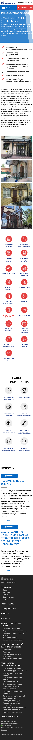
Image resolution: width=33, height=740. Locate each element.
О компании (6, 587)
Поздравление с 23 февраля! (12, 482)
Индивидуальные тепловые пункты (14, 634)
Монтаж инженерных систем (11, 624)
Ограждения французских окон (24, 245)
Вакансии (6, 592)
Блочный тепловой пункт (13, 640)
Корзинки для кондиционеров (8, 345)
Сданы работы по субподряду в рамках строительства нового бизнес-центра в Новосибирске (15, 538)
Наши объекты (7, 604)
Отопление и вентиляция (12, 628)
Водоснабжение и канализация (15, 631)
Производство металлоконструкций (11, 664)
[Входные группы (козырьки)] (16, 158)
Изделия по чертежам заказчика (24, 330)
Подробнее (5, 520)
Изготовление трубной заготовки (12, 655)
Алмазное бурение (10, 637)
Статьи (5, 599)
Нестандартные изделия (9, 359)
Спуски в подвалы (24, 287)
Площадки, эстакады (8, 329)
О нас (5, 590)
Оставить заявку (25, 7)
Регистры (6, 652)
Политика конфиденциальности (9, 723)
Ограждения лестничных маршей (9, 259)
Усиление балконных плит (8, 302)
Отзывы (6, 595)
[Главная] (8, 2)
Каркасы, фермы (24, 315)
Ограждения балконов (9, 245)
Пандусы (24, 301)
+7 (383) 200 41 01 (25, 2)
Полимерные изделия (24, 345)
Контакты (5, 618)
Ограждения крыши (8, 273)
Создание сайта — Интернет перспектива (12, 727)
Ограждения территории (24, 274)
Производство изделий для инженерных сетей (12, 645)
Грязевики (7, 650)
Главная (3, 12)
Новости (5, 613)
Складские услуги (9, 716)
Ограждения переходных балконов (24, 259)
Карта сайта (4, 730)
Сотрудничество (8, 609)
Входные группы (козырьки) (8, 316)
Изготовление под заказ (12, 659)
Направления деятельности (14, 12)
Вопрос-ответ (8, 597)
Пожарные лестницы (8, 288)
